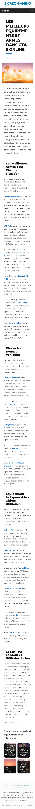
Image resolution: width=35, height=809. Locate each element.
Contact (21, 785)
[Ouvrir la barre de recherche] (32, 10)
